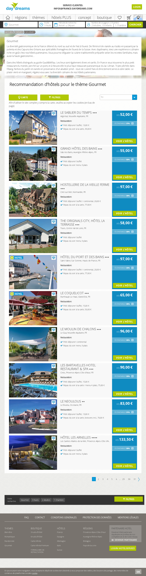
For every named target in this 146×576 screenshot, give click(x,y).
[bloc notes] (119, 17)
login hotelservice (123, 548)
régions (21, 17)
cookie (34, 573)
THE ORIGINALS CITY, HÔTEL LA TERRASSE (82, 223)
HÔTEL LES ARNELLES (75, 437)
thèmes (38, 17)
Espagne (60, 536)
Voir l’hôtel (124, 141)
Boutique (36, 528)
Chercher (135, 24)
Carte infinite (36, 541)
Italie (59, 545)
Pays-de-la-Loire (89, 545)
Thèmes (19, 32)
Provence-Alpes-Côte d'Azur (94, 532)
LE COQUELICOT (72, 293)
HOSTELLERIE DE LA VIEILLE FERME (84, 184)
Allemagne (61, 541)
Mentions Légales (128, 517)
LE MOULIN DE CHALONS (78, 329)
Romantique (10, 536)
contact (40, 517)
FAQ (26, 517)
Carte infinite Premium (40, 545)
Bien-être (8, 532)
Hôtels (61, 528)
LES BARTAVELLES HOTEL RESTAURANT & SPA (78, 367)
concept (84, 17)
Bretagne (87, 541)
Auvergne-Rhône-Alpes (92, 536)
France (60, 532)
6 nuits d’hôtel (36, 536)
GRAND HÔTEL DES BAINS (78, 148)
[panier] (128, 17)
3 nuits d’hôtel (36, 532)
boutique (104, 17)
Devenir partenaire (125, 539)
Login (137, 6)
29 (123, 479)
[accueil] (7, 17)
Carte (24, 97)
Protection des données (97, 517)
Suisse (59, 550)
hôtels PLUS (61, 17)
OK (138, 571)
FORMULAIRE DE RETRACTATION (37, 551)
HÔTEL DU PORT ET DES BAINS (82, 257)
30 (129, 479)
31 (135, 479)
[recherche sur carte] (138, 17)
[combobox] (118, 97)
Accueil (9, 32)
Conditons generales (63, 517)
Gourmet (30, 32)
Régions (88, 528)
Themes (9, 528)
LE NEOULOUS (70, 401)
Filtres (55, 97)
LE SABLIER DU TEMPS (76, 112)
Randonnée (9, 541)
